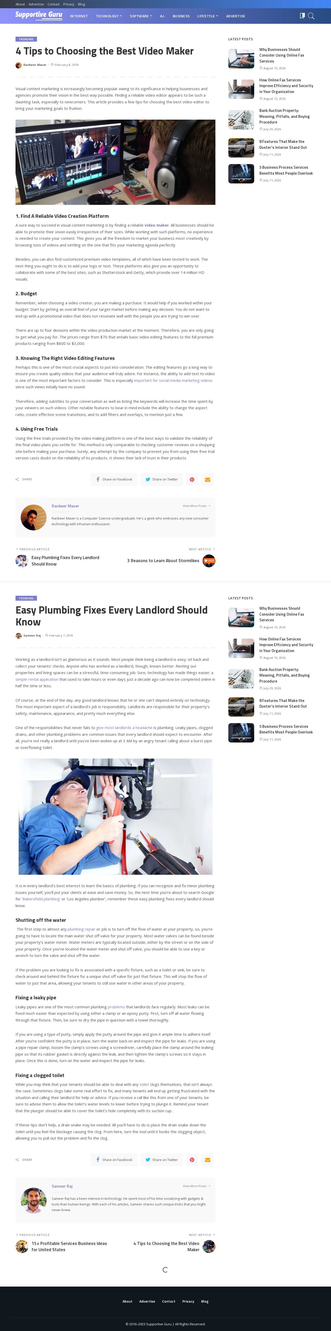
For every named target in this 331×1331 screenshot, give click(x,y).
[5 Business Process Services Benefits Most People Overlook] (241, 173)
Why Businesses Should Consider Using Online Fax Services (281, 55)
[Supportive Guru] (39, 16)
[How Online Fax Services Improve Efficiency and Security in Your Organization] (241, 89)
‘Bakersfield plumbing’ (41, 898)
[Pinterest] (192, 479)
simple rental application (37, 679)
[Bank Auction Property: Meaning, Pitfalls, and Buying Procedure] (241, 119)
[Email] (207, 479)
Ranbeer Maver (35, 64)
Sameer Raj (32, 635)
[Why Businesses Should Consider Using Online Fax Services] (241, 58)
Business (26, 1284)
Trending (26, 39)
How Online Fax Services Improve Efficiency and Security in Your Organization (286, 86)
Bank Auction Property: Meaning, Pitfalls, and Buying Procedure (284, 116)
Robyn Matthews (36, 1321)
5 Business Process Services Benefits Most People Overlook (286, 170)
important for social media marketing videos (173, 380)
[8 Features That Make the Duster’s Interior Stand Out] (241, 148)
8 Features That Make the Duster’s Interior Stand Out (283, 144)
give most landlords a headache (124, 727)
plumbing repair (81, 929)
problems (116, 1006)
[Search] (311, 16)
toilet (144, 1084)
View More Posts (194, 506)
